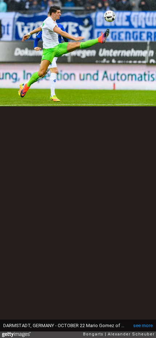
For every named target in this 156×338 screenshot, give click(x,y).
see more (143, 325)
